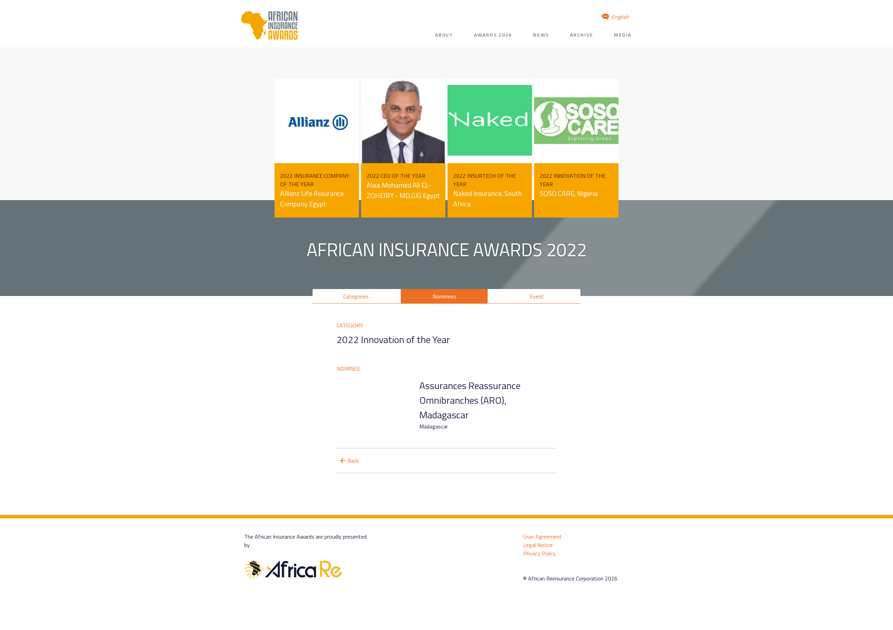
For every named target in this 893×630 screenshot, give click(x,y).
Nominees (444, 296)
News (541, 34)
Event (537, 296)
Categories (356, 296)
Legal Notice (538, 545)
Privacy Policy (539, 553)
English (619, 17)
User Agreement (542, 536)
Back (353, 460)
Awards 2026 (493, 34)
